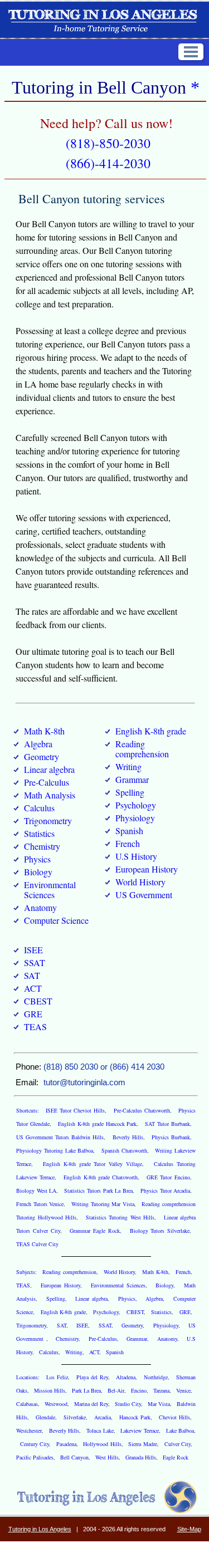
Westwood (56, 1404)
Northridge (156, 1377)
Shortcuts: (28, 1110)
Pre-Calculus (46, 782)
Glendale (45, 1417)
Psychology (135, 805)
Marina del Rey (91, 1404)
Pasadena (66, 1444)
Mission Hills (49, 1390)
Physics (37, 859)
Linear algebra (49, 769)
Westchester (29, 1430)
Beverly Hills (128, 1137)
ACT (33, 988)
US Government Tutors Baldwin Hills (60, 1137)
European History (146, 869)
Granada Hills (140, 1457)
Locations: (29, 1377)
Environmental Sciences (50, 889)
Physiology (135, 818)
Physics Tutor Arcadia (165, 1190)
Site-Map (189, 1529)
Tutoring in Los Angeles (39, 1529)
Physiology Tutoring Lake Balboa (54, 1150)
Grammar (132, 779)
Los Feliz (57, 1377)
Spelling (129, 792)
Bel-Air (116, 1390)
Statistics (39, 833)
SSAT (34, 962)
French (127, 843)
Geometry (41, 756)
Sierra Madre (142, 1444)
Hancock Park (134, 1417)
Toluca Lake (99, 1430)
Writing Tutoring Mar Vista (102, 1204)
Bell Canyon (74, 1457)
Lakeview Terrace (139, 1430)
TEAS (35, 1026)
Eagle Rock (175, 1457)
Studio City (128, 1404)
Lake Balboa (180, 1430)
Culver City (177, 1444)
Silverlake (75, 1417)
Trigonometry (48, 820)
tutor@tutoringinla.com (84, 1082)
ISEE (33, 950)
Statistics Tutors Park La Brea (98, 1190)
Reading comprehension (142, 749)
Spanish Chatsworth (124, 1150)
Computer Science (56, 920)
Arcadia (102, 1417)
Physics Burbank (171, 1137)
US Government (143, 894)
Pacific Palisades (35, 1457)
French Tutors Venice (40, 1204)
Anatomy (40, 907)
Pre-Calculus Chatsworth (142, 1110)
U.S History (136, 856)
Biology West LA (36, 1190)
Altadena (125, 1377)
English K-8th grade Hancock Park (97, 1124)
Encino (139, 1390)
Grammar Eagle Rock (95, 1230)
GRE (33, 1014)
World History (140, 882)
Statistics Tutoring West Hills (120, 1217)
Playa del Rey (92, 1377)
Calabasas (27, 1404)
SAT (32, 975)
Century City (34, 1444)
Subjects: (27, 1272)
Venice (183, 1390)
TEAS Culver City (37, 1244)
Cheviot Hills (174, 1417)
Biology (38, 872)
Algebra (38, 743)
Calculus (39, 808)
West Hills (107, 1457)
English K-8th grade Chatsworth (101, 1177)
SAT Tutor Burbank (167, 1124)
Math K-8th (44, 731)
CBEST (38, 1001)
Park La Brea (86, 1390)
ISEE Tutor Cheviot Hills (75, 1110)
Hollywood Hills (102, 1444)
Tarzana (161, 1390)
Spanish (129, 830)
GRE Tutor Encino (168, 1177)
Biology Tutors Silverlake (160, 1230)
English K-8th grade (150, 731)
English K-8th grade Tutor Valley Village (93, 1164)
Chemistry (42, 846)
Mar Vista (159, 1404)
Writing (128, 766)
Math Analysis (49, 795)
